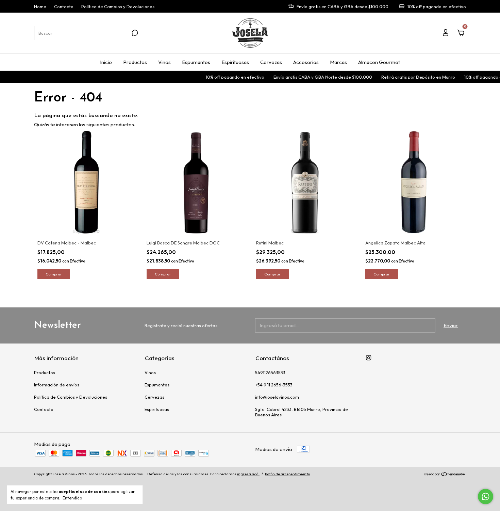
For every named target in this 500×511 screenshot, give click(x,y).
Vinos (164, 62)
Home (40, 6)
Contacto (63, 6)
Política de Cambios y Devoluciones (117, 6)
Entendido (72, 497)
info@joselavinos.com (277, 397)
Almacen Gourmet (379, 62)
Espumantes (196, 62)
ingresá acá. (248, 474)
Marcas (338, 62)
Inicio (106, 62)
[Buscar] (134, 33)
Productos (135, 62)
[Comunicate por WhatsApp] (485, 496)
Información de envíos (56, 384)
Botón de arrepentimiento (287, 474)
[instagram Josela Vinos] (368, 358)
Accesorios (306, 62)
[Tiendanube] (444, 475)
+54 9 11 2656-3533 (274, 384)
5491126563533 (270, 372)
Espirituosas (235, 62)
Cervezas (271, 62)
